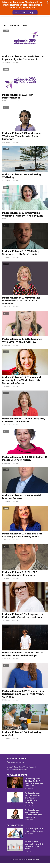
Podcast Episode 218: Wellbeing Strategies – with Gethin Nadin (20, 252)
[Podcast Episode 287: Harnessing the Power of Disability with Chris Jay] (15, 797)
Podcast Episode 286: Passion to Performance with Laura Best (33, 813)
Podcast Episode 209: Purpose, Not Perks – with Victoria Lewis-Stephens (23, 615)
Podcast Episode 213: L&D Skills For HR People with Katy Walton (24, 458)
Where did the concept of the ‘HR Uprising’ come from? (34, 845)
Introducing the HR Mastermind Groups (34, 830)
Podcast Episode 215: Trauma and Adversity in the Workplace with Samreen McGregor (21, 380)
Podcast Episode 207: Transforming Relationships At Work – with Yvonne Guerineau (23, 694)
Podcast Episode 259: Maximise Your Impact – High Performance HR (23, 58)
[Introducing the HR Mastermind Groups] (15, 833)
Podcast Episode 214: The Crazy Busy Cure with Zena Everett (23, 420)
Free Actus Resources (15, 762)
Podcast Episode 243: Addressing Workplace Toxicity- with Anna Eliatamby (22, 136)
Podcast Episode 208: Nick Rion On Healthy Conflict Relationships (22, 654)
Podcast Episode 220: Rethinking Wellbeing (21, 176)
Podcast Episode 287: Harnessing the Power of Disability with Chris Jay (33, 798)
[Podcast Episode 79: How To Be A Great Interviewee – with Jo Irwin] (15, 782)
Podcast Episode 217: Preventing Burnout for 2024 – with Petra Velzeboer (21, 300)
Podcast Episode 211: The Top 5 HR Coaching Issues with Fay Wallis (22, 535)
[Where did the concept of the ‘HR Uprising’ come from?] (15, 845)
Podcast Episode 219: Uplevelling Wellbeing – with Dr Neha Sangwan (22, 214)
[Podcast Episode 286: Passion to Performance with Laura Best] (15, 814)
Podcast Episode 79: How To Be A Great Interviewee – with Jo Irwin (34, 782)
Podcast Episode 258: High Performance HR (17, 96)
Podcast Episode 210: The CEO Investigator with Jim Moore (20, 573)
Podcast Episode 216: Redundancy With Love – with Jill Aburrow (22, 340)
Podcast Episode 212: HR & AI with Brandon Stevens (22, 497)
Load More (25, 744)
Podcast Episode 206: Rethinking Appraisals (21, 734)
